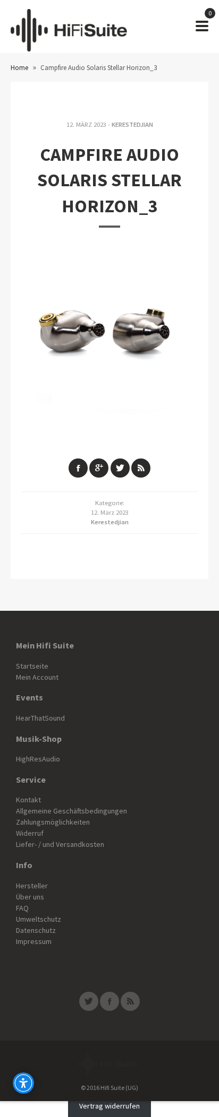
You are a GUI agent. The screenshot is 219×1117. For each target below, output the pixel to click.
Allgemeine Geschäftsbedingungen (71, 811)
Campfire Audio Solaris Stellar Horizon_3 (109, 180)
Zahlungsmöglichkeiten (53, 822)
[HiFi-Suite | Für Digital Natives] (69, 26)
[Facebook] (109, 1001)
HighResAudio (38, 759)
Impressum (34, 941)
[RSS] (130, 1001)
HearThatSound (40, 718)
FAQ (22, 908)
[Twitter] (88, 1001)
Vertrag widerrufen (109, 1106)
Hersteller (32, 885)
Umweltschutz (38, 919)
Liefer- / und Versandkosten (60, 844)
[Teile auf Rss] (140, 468)
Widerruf (30, 833)
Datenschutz (36, 930)
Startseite (32, 666)
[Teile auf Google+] (98, 468)
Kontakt (28, 799)
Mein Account (37, 677)
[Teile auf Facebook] (78, 468)
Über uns (30, 897)
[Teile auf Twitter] (120, 468)
